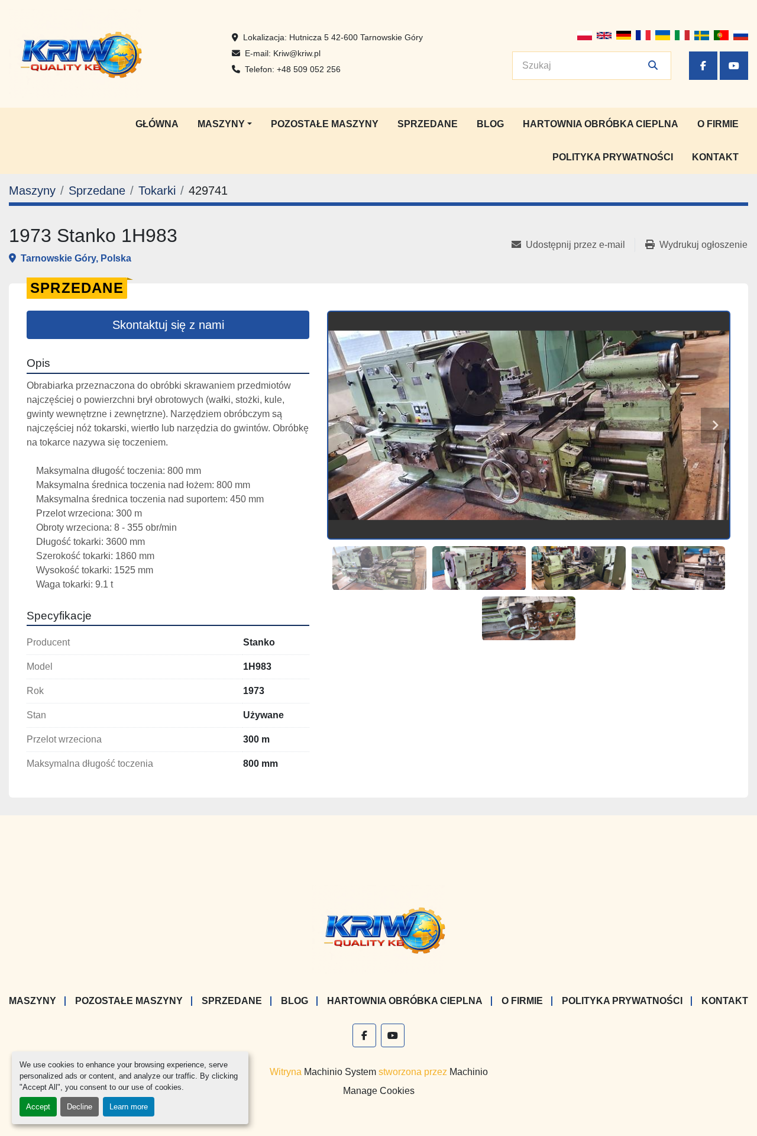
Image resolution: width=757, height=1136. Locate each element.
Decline (79, 1106)
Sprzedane (427, 124)
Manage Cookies (379, 1091)
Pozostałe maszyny (324, 124)
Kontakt (715, 157)
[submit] (653, 65)
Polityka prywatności (612, 157)
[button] (224, 124)
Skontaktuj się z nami (168, 324)
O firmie (718, 124)
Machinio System (340, 1072)
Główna (157, 124)
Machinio (468, 1072)
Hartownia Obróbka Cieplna (600, 124)
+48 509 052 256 (309, 69)
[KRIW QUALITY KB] (378, 929)
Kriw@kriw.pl (297, 53)
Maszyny (221, 124)
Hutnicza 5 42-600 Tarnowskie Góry (356, 37)
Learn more (128, 1106)
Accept (38, 1106)
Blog (490, 124)
